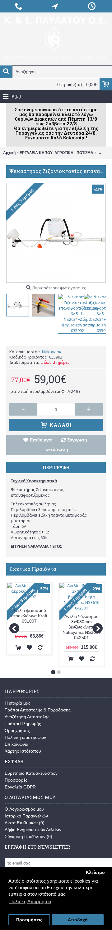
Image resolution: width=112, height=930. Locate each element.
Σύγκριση (77, 439)
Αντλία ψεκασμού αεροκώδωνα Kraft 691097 (29, 616)
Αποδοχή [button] (78, 920)
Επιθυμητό (41, 439)
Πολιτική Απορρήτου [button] (30, 901)
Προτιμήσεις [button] (29, 920)
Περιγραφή (56, 467)
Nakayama (52, 351)
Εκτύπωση (56, 449)
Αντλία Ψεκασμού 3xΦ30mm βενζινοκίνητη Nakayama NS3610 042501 (82, 627)
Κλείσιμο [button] (95, 872)
